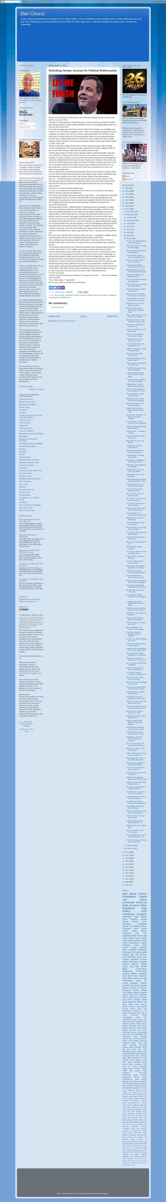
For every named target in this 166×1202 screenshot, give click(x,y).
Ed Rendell (127, 1088)
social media (140, 945)
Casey (145, 1094)
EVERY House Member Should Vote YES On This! (136, 778)
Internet (138, 938)
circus (129, 1105)
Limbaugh (126, 1056)
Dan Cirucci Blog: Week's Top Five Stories (135, 261)
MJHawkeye (23, 436)
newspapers (139, 1021)
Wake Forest (143, 1146)
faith (136, 917)
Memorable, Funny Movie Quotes (31, 433)
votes (145, 978)
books (125, 997)
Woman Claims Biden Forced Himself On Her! (135, 266)
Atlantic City (142, 1002)
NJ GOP (22, 454)
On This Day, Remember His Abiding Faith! (136, 533)
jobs (145, 936)
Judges (144, 964)
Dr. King (144, 1058)
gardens (144, 1053)
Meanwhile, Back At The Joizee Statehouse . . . (135, 451)
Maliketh (90, 1193)
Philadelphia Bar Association (29, 460)
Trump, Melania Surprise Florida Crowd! (135, 395)
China (125, 1015)
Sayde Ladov (127, 1133)
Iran (145, 1009)
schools (144, 952)
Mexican (126, 1081)
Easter (125, 1013)
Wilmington (126, 1156)
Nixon (131, 1064)
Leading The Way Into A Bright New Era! (134, 275)
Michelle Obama (134, 1053)
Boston (125, 1064)
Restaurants (127, 971)
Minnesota (143, 1066)
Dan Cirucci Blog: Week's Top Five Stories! (135, 678)
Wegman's (126, 1135)
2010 (127, 876)
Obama (143, 896)
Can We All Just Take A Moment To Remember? (136, 697)
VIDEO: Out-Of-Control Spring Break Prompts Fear (135, 410)
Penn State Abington (134, 1111)
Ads (130, 1026)
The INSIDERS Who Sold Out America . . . (135, 523)
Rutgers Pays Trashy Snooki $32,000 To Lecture (29, 551)
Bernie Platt (130, 1122)
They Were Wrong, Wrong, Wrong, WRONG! (136, 369)
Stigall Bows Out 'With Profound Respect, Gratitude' (134, 738)
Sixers (133, 1139)
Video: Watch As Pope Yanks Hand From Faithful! (136, 316)
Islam (138, 985)
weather (126, 959)
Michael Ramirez (131, 1094)
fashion (125, 1026)
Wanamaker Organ (140, 1133)
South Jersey (140, 928)
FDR (145, 1064)
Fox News (22, 413)
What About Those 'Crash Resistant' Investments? (135, 321)
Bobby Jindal (133, 1143)
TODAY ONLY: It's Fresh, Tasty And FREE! (135, 470)
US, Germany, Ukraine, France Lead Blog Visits (135, 256)
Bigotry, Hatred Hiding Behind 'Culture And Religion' (134, 722)
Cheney (144, 1086)
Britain (136, 992)
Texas (140, 1009)
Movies (144, 931)
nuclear (125, 1047)
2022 (127, 200)
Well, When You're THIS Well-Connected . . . (135, 304)
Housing (125, 1098)
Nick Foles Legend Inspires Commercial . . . (136, 290)
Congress (141, 914)
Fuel (124, 992)
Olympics (138, 1060)
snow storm (134, 1032)
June (129, 229)
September (131, 220)
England (143, 992)
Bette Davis (143, 1158)
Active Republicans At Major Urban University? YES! (136, 480)
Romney (143, 955)
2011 (127, 873)
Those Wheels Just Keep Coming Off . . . (135, 456)
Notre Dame (135, 1083)
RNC (141, 1107)
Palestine (135, 1118)
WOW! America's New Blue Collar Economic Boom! (136, 609)
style (132, 1034)
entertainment (135, 1105)
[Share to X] (83, 292)
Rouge (141, 1150)
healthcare (137, 940)
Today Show (143, 1120)
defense (135, 964)
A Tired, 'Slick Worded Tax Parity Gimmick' (135, 768)
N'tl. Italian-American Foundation (31, 443)
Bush (131, 995)
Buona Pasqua (127, 1160)
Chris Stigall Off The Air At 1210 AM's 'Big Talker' (135, 759)
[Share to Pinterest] (87, 292)
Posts (24, 123)
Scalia (145, 1077)
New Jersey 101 (128, 1124)
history (125, 931)
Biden (143, 905)
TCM (145, 1150)
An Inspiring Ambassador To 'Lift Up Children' (136, 788)
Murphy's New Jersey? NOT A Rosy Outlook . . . (136, 528)
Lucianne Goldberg (26, 431)
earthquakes (133, 1135)
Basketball (132, 1013)
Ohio (124, 1062)
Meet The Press (128, 1146)
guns (124, 1004)
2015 (127, 861)
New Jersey (98, 295)
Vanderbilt (144, 1154)
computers (138, 1064)
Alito (132, 1156)
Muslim (136, 990)
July (128, 226)
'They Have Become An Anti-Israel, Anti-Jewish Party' (136, 707)
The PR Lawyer (24, 492)
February (130, 845)
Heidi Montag (126, 1162)
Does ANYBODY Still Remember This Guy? (135, 576)
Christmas (127, 952)
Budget (134, 947)
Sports (144, 938)
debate (131, 1021)
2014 (127, 864)
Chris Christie (59, 295)
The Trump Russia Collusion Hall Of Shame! (136, 280)
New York (141, 933)
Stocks (125, 1041)
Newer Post (54, 316)
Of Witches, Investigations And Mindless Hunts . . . (135, 461)
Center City (141, 1017)
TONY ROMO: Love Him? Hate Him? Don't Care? (135, 299)
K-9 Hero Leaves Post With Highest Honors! (136, 783)
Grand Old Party (25, 423)
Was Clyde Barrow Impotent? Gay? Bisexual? (29, 520)
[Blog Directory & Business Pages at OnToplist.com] (31, 601)
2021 (127, 203)
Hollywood (127, 933)
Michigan (140, 1094)
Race (125, 976)
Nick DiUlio (23, 452)
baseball (144, 1006)
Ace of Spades (135, 1148)
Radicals (125, 1154)
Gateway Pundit (24, 420)
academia (135, 959)
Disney (144, 1062)
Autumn (131, 1047)
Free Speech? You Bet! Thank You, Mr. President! (136, 422)
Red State (143, 1118)
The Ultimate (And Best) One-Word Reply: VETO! (136, 586)
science (125, 1038)
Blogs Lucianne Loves (27, 402)
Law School (134, 1131)
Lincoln (130, 1041)
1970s (129, 1058)
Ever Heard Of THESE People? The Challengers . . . (136, 596)
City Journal (23, 410)
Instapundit (23, 425)
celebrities (138, 1109)
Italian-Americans (135, 978)
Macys (135, 1066)
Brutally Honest (24, 407)
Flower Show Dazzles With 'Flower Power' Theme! (135, 688)
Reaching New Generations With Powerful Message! (136, 581)
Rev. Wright (143, 1131)
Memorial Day (135, 1030)
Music (144, 926)
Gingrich (126, 1060)
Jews (145, 957)
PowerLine (23, 468)
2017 (127, 855)
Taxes (134, 931)
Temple (138, 1090)
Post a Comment (57, 307)
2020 (127, 206)
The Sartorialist (24, 495)
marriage (143, 1036)
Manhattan (142, 950)
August (129, 223)
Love (129, 1066)
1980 (141, 1088)
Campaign (136, 1098)
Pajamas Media (24, 457)
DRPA (141, 1096)
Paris (145, 1049)
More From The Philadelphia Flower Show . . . (136, 683)
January (130, 848)
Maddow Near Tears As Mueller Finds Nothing (135, 385)
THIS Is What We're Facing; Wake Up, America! (136, 754)
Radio (144, 999)
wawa (124, 1122)
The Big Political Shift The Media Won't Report (135, 764)
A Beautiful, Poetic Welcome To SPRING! (136, 466)
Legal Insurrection (25, 428)
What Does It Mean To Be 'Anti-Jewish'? (135, 749)
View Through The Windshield (30, 505)
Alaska (141, 1124)
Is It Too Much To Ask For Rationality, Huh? (135, 345)
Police (135, 976)
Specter (125, 1053)
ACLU (124, 1137)
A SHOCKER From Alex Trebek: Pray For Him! (135, 733)
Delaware (143, 1041)
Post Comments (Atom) (66, 321)
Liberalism (127, 924)
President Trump (55, 297)
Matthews (136, 1096)
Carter (132, 1060)
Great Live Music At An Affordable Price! (134, 490)
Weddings (131, 1113)
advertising (143, 1045)
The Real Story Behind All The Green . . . (135, 538)
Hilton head (136, 1026)
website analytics (30, 729)
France (132, 1009)
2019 (127, 209)
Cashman (144, 1128)
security (144, 919)
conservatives (141, 969)
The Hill (135, 1120)
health (125, 938)
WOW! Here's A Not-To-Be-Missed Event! (136, 717)
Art (138, 988)
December (131, 211)
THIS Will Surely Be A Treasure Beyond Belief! (135, 572)
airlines (133, 1043)
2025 (127, 191)
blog (138, 952)
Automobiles (128, 981)
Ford (145, 1096)
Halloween (136, 1058)
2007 (127, 885)
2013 (127, 867)
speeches (139, 1113)
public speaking (129, 1045)
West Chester (141, 1079)
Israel (139, 957)
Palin (145, 1051)
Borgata (144, 1148)
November (131, 214)
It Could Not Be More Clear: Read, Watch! (136, 359)
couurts (145, 1160)
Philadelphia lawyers (130, 1051)
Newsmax (22, 449)
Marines (144, 1090)
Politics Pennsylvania (26, 465)
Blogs (125, 969)
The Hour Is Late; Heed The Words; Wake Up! (136, 702)
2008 (127, 882)
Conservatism (141, 971)
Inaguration (134, 1126)
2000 (132, 1152)
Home (84, 316)
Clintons (143, 959)
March (129, 238)
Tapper (136, 1146)
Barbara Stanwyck (141, 1156)
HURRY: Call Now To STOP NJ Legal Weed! (136, 349)
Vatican (133, 988)
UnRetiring (23, 502)
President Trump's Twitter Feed (30, 470)
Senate (130, 940)
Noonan (144, 1056)
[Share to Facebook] (85, 292)
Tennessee (131, 1109)
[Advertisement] (83, 43)
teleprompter (126, 1152)
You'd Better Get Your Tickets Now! (134, 446)
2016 (127, 858)
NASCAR (125, 1139)
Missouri (144, 1122)
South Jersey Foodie (26, 490)
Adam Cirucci (142, 1141)
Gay (145, 1021)
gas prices (127, 999)
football (144, 990)
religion (144, 917)
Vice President (140, 995)
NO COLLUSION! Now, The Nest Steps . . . (136, 330)
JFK (128, 1034)
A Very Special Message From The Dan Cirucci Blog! (135, 374)
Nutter (124, 1103)
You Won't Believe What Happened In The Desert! (136, 654)
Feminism (126, 1131)
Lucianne (144, 1101)
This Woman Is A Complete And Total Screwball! (136, 380)
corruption (143, 962)
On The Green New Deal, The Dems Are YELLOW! (136, 295)
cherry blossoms (135, 1081)
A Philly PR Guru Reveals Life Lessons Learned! (135, 728)
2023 (127, 197)
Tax (138, 1028)
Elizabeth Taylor (128, 1096)
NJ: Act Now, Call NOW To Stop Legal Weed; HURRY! (135, 417)
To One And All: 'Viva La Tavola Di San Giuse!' (134, 485)
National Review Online (27, 446)
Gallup (125, 1068)
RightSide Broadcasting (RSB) (30, 479)
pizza (145, 1060)
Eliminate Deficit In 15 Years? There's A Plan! (135, 628)
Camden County (129, 985)
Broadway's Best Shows (27, 404)
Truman (125, 1092)
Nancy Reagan (134, 1068)
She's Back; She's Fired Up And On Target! (136, 246)
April (128, 235)
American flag (134, 1006)
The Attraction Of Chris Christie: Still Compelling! (136, 802)
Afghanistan (142, 1032)
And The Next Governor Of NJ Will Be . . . (136, 773)
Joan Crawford (127, 1158)
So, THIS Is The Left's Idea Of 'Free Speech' (136, 499)
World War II (142, 1013)
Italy (137, 966)
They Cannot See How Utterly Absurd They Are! (135, 659)
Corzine (125, 1009)
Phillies (136, 1041)
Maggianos (137, 1122)
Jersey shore (128, 966)
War (132, 955)
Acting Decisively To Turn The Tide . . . (135, 475)
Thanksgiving (127, 1017)
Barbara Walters (128, 1120)
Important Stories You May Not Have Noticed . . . (135, 797)
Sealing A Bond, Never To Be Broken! (135, 519)
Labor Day (136, 1049)
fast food (126, 1021)
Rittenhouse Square (130, 1075)
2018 (127, 852)
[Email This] (79, 292)
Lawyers (137, 999)
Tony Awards (134, 1071)
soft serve (126, 1148)
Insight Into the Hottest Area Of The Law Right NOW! (136, 649)
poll (137, 955)
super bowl (142, 1043)
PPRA (125, 1071)
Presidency (112, 295)
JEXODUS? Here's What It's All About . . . (136, 614)
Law (125, 899)
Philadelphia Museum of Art (29, 462)
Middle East (127, 962)
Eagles (140, 1051)
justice (143, 899)
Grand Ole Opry (137, 1160)
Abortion (134, 973)
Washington (127, 917)
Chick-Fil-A (131, 1115)
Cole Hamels (139, 1115)
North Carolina (128, 1086)
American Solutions (26, 399)
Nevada (137, 1077)
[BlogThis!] (81, 292)
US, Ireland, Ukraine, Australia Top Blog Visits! (136, 673)
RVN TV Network (25, 481)
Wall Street (132, 1028)
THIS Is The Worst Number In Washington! (136, 644)
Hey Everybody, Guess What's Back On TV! (134, 821)
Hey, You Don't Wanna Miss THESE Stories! (136, 251)
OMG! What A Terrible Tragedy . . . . (134, 547)
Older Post (112, 316)
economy (134, 905)
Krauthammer (134, 1101)
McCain (144, 1038)
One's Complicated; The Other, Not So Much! (135, 668)
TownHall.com (128, 1079)
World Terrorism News (27, 510)
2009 (127, 879)
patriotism (134, 983)
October (130, 217)
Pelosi (136, 1004)
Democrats (128, 902)
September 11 (128, 1019)
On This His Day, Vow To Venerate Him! (135, 495)
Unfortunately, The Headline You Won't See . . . (136, 364)
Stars (125, 940)
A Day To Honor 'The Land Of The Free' (135, 817)
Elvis (129, 1118)
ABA (138, 1128)
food (124, 957)
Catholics (134, 919)
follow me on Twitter (36, 389)
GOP (144, 911)
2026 (127, 188)
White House (66, 297)
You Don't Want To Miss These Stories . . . (134, 562)
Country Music (135, 1024)
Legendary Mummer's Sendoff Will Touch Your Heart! (135, 603)
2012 (127, 870)
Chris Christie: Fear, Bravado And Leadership (136, 514)
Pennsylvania (134, 943)
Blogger (106, 1193)
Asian (145, 1105)
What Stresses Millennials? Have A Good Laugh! (136, 509)
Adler (124, 1058)
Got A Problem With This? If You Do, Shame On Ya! (136, 836)
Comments (26, 127)
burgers (130, 1098)
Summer (126, 988)
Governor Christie (86, 295)
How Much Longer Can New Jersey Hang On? (136, 841)
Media (131, 938)
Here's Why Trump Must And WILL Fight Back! (136, 285)
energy (125, 983)
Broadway (131, 957)
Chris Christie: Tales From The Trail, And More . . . (135, 793)
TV (130, 926)
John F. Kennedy (135, 1038)
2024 (127, 194)
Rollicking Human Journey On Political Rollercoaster (136, 270)
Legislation (127, 936)
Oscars (144, 1024)
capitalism (143, 973)
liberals (125, 921)
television (132, 1002)
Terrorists (143, 947)
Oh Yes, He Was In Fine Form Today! (134, 831)
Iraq (124, 1066)
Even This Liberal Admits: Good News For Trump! (135, 390)
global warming (142, 1135)
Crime (125, 919)
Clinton (125, 947)
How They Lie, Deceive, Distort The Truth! (134, 712)
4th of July (138, 1019)
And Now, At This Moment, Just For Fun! (135, 325)
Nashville (135, 1088)
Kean (124, 1034)
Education (127, 928)
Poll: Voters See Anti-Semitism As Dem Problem (133, 634)
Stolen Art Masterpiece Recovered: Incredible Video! (135, 310)
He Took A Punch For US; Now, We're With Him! (135, 744)
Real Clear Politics (25, 473)
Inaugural (126, 1043)
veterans (144, 1004)
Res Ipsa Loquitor (25, 476)
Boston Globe (142, 1143)
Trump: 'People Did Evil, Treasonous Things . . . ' (135, 335)
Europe (144, 985)
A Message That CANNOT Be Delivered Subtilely (135, 567)
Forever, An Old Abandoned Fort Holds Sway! (136, 242)
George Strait (132, 1137)
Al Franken (136, 1158)
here (41, 701)
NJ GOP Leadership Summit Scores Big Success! (136, 812)
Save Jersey (23, 484)
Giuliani (144, 1068)
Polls (133, 952)
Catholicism (137, 926)
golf (141, 1105)
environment (134, 997)
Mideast (126, 964)
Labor (145, 1019)
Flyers (138, 1056)
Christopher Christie (72, 295)
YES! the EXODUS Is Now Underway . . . (135, 437)
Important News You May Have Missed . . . (135, 692)
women (125, 995)
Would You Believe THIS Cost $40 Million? (135, 404)
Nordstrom (131, 1090)
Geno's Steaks (127, 1150)
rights (130, 1004)
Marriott (135, 1150)
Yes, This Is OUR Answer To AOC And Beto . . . (136, 504)
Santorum (143, 1083)
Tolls (140, 1092)
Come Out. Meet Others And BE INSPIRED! (136, 427)
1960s (144, 1015)
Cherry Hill (141, 981)
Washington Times (25, 508)
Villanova (126, 1024)
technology (143, 1073)
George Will (142, 1137)
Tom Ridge (134, 1154)
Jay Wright (126, 1107)
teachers (143, 997)
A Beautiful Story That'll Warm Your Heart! (134, 340)
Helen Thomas (142, 1152)
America (142, 893)
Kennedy (134, 1015)
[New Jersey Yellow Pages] (23, 610)
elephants (135, 1141)
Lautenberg (134, 1107)
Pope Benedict (134, 1062)
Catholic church (139, 921)
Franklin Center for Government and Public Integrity (30, 416)
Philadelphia (129, 896)
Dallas (142, 1098)
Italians (130, 992)
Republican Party (135, 908)
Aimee (127, 176)
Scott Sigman (130, 1165)
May (128, 232)
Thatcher (137, 1086)
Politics (105, 295)
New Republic (133, 1092)
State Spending (129, 950)
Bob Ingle (126, 1143)
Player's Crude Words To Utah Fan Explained (135, 619)
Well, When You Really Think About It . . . (134, 354)
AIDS (135, 1152)
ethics (145, 1071)
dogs (135, 1036)
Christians (127, 945)
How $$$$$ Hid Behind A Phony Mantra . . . (135, 807)
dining (135, 962)
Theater (144, 966)
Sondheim (126, 1073)
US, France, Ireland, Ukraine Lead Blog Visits (136, 552)
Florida (125, 1006)
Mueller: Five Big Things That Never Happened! (135, 399)
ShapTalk (22, 487)
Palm (136, 1124)
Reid (132, 1056)
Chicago (138, 1047)
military (144, 943)
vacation (126, 973)
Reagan (143, 983)
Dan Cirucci (32, 13)
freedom (126, 955)
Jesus (125, 1002)
